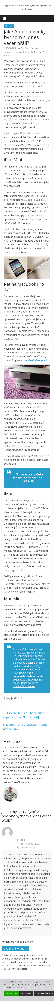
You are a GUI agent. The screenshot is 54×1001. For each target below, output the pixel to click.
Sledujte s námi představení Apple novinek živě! (25, 727)
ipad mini (38, 48)
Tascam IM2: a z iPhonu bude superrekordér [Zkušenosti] (23, 715)
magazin (15, 52)
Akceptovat (11, 993)
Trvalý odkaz (27, 847)
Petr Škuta (25, 48)
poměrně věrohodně (35, 360)
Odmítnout (26, 993)
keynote (7, 52)
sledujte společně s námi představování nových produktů (29, 478)
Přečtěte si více (18, 987)
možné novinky (26, 52)
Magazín (8, 26)
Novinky (37, 52)
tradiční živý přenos (24, 686)
